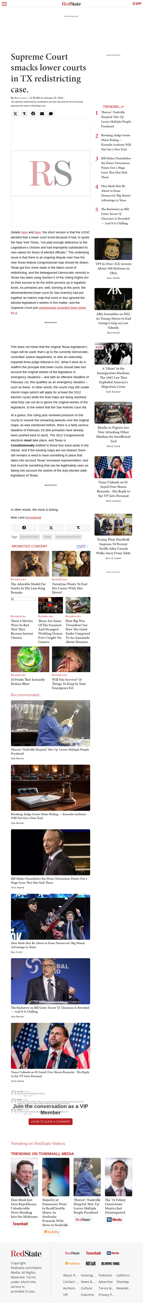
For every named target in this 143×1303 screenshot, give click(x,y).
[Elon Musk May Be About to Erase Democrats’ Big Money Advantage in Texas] (50, 916)
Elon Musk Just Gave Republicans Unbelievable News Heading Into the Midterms (24, 1208)
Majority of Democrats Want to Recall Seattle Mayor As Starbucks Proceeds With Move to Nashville (55, 1212)
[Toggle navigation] (4, 4)
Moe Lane (20, 97)
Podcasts (105, 1275)
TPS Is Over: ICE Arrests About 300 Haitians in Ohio (113, 268)
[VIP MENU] (137, 4)
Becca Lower (113, 558)
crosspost (33, 517)
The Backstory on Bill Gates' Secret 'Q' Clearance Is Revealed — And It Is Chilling (50, 1009)
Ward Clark (113, 446)
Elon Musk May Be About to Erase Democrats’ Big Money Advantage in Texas (48, 945)
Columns (87, 1295)
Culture (86, 1288)
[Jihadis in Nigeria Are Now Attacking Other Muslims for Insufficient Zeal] (113, 412)
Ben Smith (16, 952)
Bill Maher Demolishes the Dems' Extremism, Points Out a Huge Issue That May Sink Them (49, 880)
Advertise (106, 1282)
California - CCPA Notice (124, 1275)
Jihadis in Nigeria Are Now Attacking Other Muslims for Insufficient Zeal (113, 434)
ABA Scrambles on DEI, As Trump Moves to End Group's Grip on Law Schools (113, 320)
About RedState (71, 1275)
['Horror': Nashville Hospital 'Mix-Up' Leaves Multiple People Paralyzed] (50, 723)
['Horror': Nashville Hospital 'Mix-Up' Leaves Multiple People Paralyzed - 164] (87, 1177)
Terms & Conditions (107, 1288)
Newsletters (124, 1288)
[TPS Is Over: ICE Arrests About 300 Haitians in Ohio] (113, 249)
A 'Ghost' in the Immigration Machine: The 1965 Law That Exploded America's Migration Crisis (113, 377)
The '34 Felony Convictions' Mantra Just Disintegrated (115, 1206)
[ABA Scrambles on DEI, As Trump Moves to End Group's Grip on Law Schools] (113, 299)
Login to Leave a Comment (50, 1121)
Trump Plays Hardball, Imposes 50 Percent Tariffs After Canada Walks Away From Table (113, 546)
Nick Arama (17, 887)
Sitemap (122, 1282)
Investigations (89, 1275)
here (24, 232)
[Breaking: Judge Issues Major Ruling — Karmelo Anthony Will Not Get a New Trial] (50, 787)
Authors (69, 1288)
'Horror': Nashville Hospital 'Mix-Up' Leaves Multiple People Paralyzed (50, 751)
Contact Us (71, 1282)
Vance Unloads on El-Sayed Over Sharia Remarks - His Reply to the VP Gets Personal (50, 1074)
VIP (65, 1295)
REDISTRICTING (30, 537)
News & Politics (89, 1282)
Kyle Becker (17, 758)
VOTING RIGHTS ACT (68, 537)
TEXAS (47, 537)
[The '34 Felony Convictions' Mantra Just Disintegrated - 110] (118, 1177)
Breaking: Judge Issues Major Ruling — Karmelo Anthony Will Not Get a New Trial (48, 816)
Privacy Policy (107, 1295)
